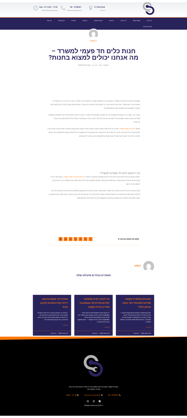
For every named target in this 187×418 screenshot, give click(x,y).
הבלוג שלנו (61, 20)
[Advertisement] (93, 84)
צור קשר (49, 20)
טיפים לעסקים (98, 20)
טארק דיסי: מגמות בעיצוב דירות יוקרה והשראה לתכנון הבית (54, 303)
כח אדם (111, 20)
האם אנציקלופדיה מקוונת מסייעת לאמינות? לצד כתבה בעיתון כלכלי (136, 303)
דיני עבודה (123, 20)
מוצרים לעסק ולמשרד (84, 65)
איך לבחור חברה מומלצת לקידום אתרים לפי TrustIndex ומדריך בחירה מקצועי (94, 303)
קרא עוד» (148, 327)
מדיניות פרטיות (147, 26)
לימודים (73, 20)
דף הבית (149, 20)
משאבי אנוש (136, 20)
